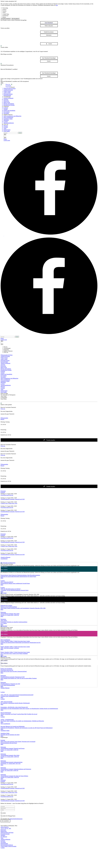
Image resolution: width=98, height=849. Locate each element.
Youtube (4, 11)
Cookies (3, 847)
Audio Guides (7, 92)
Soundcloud (5, 15)
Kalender (6, 107)
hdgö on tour (7, 102)
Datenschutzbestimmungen (15, 818)
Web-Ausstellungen (8, 117)
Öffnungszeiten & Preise (10, 88)
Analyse (4, 9)
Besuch (5, 347)
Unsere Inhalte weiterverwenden (8, 846)
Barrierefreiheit (7, 95)
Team (5, 128)
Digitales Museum (8, 351)
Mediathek (6, 120)
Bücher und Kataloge (9, 103)
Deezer (4, 17)
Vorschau (6, 99)
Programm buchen (8, 94)
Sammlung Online (8, 118)
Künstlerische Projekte (9, 105)
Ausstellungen (7, 348)
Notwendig (5, 8)
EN (5, 137)
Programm (6, 349)
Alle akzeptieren (15, 18)
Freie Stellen (7, 131)
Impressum (3, 829)
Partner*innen (7, 129)
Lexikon (6, 121)
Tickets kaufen (50, 440)
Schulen (6, 109)
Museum (6, 125)
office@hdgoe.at (5, 827)
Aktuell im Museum (8, 98)
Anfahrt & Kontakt (8, 90)
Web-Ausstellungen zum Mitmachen (12, 116)
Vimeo (4, 12)
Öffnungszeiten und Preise (7, 832)
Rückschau (6, 101)
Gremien (6, 127)
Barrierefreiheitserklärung (7, 845)
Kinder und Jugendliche (9, 110)
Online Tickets (7, 91)
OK (2, 83)
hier (57, 5)
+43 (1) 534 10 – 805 (6, 828)
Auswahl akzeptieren (5, 18)
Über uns (6, 352)
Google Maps (5, 14)
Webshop (3, 835)
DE (5, 134)
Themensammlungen (9, 123)
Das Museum (4, 836)
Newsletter (6, 113)
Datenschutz (4, 831)
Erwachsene (7, 112)
